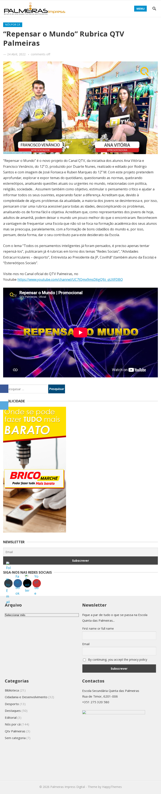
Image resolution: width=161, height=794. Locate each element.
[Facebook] (4, 389)
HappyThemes (112, 787)
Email (86, 644)
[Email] (4, 405)
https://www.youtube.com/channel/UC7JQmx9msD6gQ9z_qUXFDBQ (70, 279)
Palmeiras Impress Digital (67, 787)
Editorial (11, 717)
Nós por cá (12, 24)
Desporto (12, 704)
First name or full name (98, 628)
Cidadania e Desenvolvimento (26, 697)
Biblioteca (12, 690)
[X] (4, 397)
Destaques (13, 710)
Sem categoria (15, 738)
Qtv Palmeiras (15, 731)
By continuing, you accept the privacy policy (117, 659)
